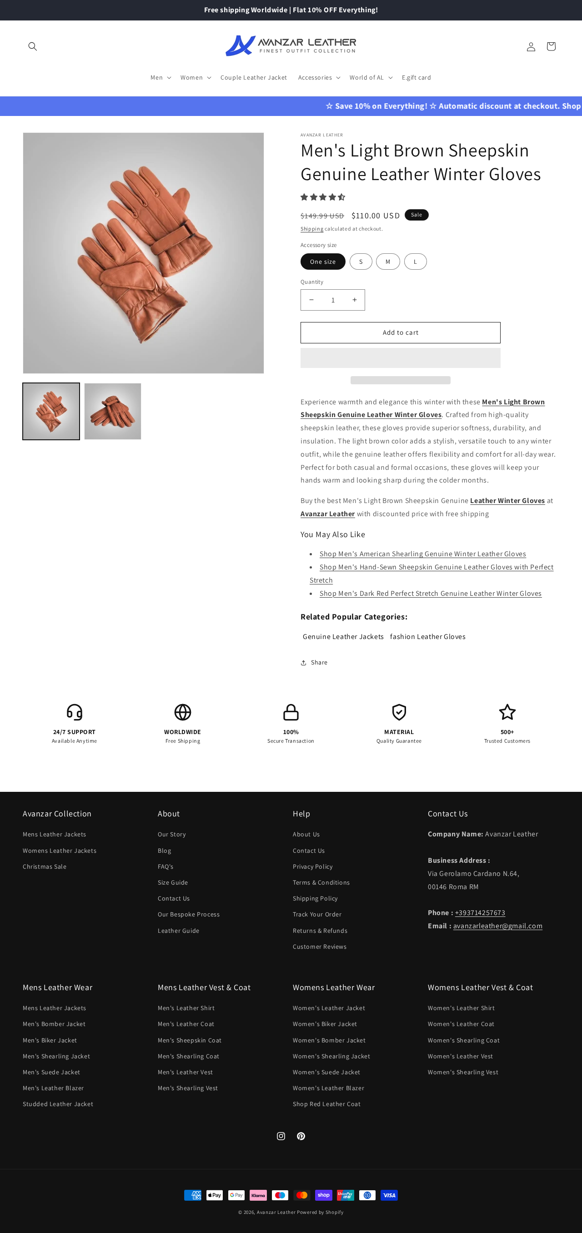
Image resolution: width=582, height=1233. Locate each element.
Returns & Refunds (320, 930)
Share (319, 662)
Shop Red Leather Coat (327, 1104)
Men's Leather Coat (186, 1024)
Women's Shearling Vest (463, 1072)
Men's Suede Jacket (51, 1072)
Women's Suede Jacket (327, 1072)
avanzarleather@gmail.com (497, 926)
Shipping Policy (315, 898)
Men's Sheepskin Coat (190, 1040)
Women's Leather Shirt (461, 1008)
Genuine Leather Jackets (343, 636)
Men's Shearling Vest (188, 1088)
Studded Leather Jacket (58, 1104)
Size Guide (173, 882)
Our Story (172, 834)
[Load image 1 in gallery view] (51, 411)
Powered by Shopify (320, 1212)
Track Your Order (317, 914)
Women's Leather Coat (461, 1024)
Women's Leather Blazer (328, 1088)
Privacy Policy (312, 866)
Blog (164, 850)
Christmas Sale (44, 866)
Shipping (312, 228)
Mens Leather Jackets (54, 834)
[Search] (33, 46)
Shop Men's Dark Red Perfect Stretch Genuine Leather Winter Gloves (431, 593)
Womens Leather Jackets (59, 850)
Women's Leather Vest (460, 1056)
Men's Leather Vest (185, 1072)
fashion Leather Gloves (428, 636)
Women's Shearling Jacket (331, 1056)
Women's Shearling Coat (464, 1040)
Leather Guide (179, 930)
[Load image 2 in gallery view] (112, 411)
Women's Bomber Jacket (329, 1040)
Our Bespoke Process (189, 914)
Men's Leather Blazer (53, 1088)
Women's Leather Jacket (329, 1008)
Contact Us (174, 898)
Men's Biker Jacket (50, 1040)
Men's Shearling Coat (189, 1056)
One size (323, 261)
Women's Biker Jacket (325, 1024)
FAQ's (166, 866)
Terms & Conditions (321, 882)
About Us (306, 834)
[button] (324, 197)
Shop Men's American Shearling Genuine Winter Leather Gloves (423, 554)
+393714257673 (480, 912)
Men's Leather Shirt (186, 1008)
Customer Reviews (320, 946)
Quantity (312, 282)
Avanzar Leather (276, 1212)
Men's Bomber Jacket (54, 1024)
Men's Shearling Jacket (56, 1056)
